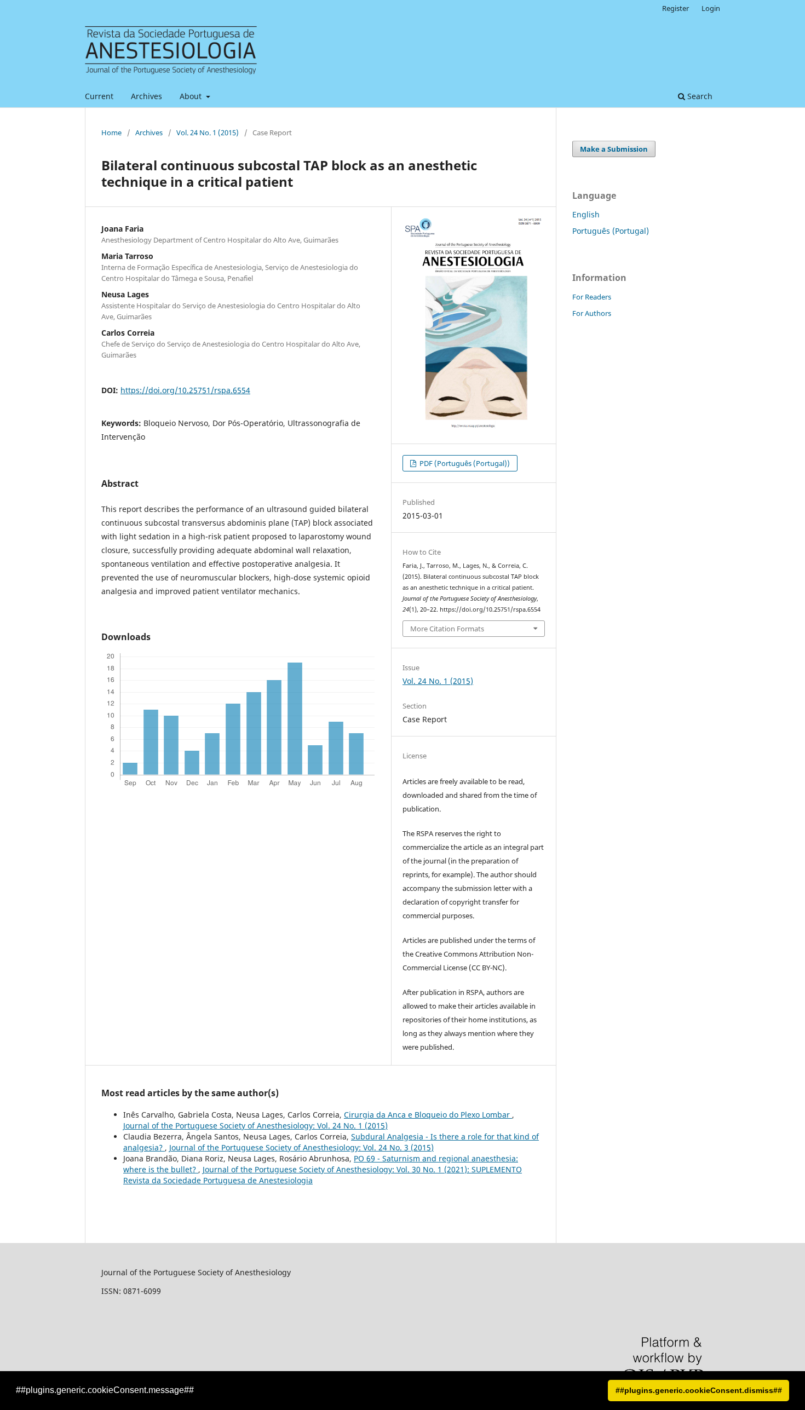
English (586, 214)
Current (99, 96)
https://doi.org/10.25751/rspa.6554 (185, 390)
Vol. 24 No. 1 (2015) (207, 132)
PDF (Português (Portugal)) (464, 463)
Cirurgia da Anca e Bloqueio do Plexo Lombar (428, 1114)
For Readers (591, 297)
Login (711, 8)
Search (698, 96)
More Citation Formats (447, 629)
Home (111, 132)
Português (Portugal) (610, 231)
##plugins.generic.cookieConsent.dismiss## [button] (699, 1390)
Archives (146, 96)
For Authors (591, 313)
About (192, 96)
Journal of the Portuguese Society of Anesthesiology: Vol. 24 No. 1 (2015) (255, 1125)
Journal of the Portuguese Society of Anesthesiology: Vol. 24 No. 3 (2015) (301, 1147)
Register (675, 8)
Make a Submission (614, 149)
